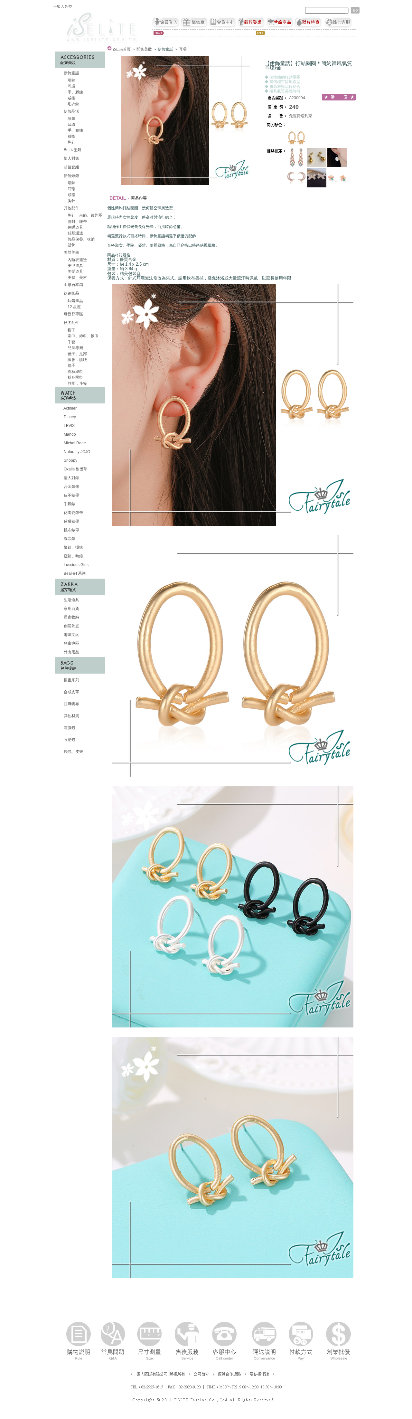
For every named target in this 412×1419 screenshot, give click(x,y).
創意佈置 (71, 626)
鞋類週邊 (75, 233)
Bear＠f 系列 (74, 573)
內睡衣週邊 (77, 260)
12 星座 (74, 307)
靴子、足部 (77, 354)
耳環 (71, 86)
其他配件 (71, 208)
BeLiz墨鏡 (72, 149)
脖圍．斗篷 (77, 383)
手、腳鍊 (75, 92)
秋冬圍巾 (75, 377)
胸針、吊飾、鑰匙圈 (84, 215)
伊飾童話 (71, 73)
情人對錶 (71, 478)
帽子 (71, 330)
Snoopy (70, 460)
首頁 (122, 49)
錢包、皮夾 (73, 751)
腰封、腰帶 (77, 221)
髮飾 (71, 245)
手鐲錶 (69, 504)
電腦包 (69, 727)
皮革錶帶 (71, 495)
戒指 (71, 98)
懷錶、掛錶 (73, 547)
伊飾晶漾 (71, 111)
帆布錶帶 (71, 530)
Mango (69, 434)
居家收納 (71, 617)
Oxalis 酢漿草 (75, 469)
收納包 (69, 739)
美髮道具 (75, 271)
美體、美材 (77, 277)
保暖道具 (75, 227)
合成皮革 (71, 692)
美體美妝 (71, 252)
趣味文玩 (71, 634)
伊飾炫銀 (71, 176)
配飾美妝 (144, 49)
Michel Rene (74, 443)
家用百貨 (71, 608)
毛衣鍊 (73, 104)
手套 (71, 342)
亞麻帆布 (71, 704)
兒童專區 (71, 643)
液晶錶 (69, 538)
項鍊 (71, 80)
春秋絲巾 (75, 371)
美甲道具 (75, 265)
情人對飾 (71, 158)
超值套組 (71, 167)
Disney (69, 417)
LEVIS (69, 425)
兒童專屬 (75, 347)
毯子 (71, 365)
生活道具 (71, 600)
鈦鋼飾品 (71, 293)
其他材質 (71, 716)
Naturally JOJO (76, 451)
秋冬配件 (71, 322)
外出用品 (71, 652)
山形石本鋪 (73, 284)
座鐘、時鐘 (73, 556)
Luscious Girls (76, 565)
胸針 (71, 142)
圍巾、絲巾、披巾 (82, 336)
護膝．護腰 (77, 359)
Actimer (70, 408)
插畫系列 (71, 680)
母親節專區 (73, 314)
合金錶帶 (71, 486)
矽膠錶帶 (71, 521)
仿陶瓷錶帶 (73, 512)
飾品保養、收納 (81, 239)
